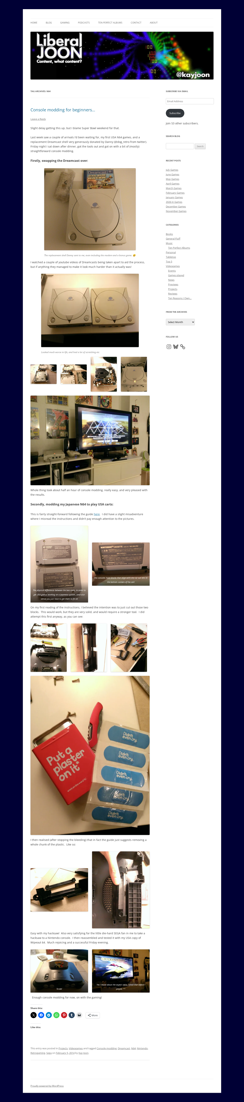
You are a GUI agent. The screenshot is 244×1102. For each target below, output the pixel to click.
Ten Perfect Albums (110, 22)
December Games (176, 206)
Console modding (107, 1048)
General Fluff (173, 238)
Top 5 (169, 261)
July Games (172, 170)
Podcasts (84, 22)
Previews (173, 284)
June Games (172, 174)
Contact (136, 22)
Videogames (76, 1048)
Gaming (65, 22)
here (97, 514)
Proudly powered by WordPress (47, 1085)
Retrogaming (37, 1053)
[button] (43, 374)
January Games (174, 197)
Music (169, 243)
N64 (133, 1048)
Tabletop (171, 257)
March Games (173, 188)
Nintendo (142, 1048)
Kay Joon (83, 1053)
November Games (176, 211)
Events (172, 270)
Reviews (172, 293)
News (171, 280)
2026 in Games (174, 202)
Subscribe (175, 113)
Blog (49, 22)
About (154, 22)
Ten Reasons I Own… (180, 298)
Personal (171, 252)
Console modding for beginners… (62, 110)
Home (33, 22)
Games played (176, 275)
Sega (49, 1053)
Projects (63, 1048)
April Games (172, 183)
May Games (172, 179)
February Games (175, 192)
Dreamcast (124, 1048)
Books (169, 234)
